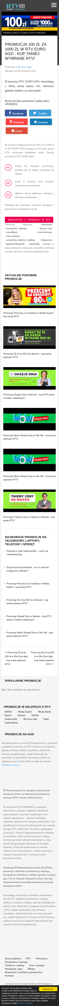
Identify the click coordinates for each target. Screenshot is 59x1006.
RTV (28, 958)
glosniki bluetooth (16, 244)
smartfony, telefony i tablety (21, 240)
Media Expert (25, 712)
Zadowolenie (11, 722)
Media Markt (44, 712)
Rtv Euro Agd (24, 67)
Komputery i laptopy (16, 962)
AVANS (8, 712)
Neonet (21, 715)
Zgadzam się (48, 989)
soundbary (12, 232)
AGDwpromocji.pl (11, 765)
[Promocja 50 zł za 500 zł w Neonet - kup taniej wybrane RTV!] (29, 337)
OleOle (35, 715)
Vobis (46, 719)
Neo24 (8, 715)
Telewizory (41, 958)
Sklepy (31, 968)
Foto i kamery (36, 965)
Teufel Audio (11, 719)
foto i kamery (13, 236)
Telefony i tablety (14, 965)
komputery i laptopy (17, 228)
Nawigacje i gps (14, 968)
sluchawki (34, 244)
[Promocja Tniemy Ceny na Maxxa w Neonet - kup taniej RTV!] (29, 501)
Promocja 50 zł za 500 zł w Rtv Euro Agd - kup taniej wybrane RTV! (16, 658)
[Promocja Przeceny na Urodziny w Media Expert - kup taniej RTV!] (29, 296)
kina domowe (45, 232)
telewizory (47, 240)
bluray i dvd (46, 228)
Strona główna (13, 958)
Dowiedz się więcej (25, 1003)
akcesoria (47, 224)
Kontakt (9, 975)
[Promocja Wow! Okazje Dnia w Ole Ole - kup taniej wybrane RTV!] (29, 419)
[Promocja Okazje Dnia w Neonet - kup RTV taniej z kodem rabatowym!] (29, 378)
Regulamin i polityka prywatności (23, 972)
